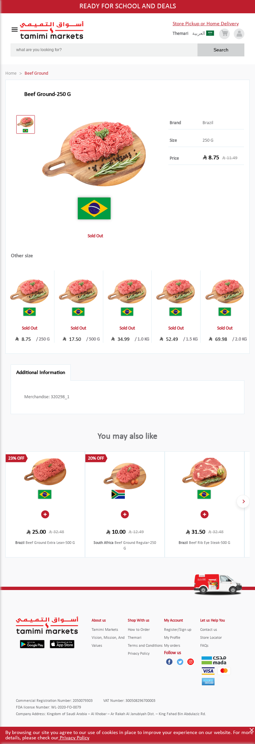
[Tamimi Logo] (52, 30)
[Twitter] (180, 661)
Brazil (208, 122)
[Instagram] (190, 661)
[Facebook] (169, 661)
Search (220, 49)
